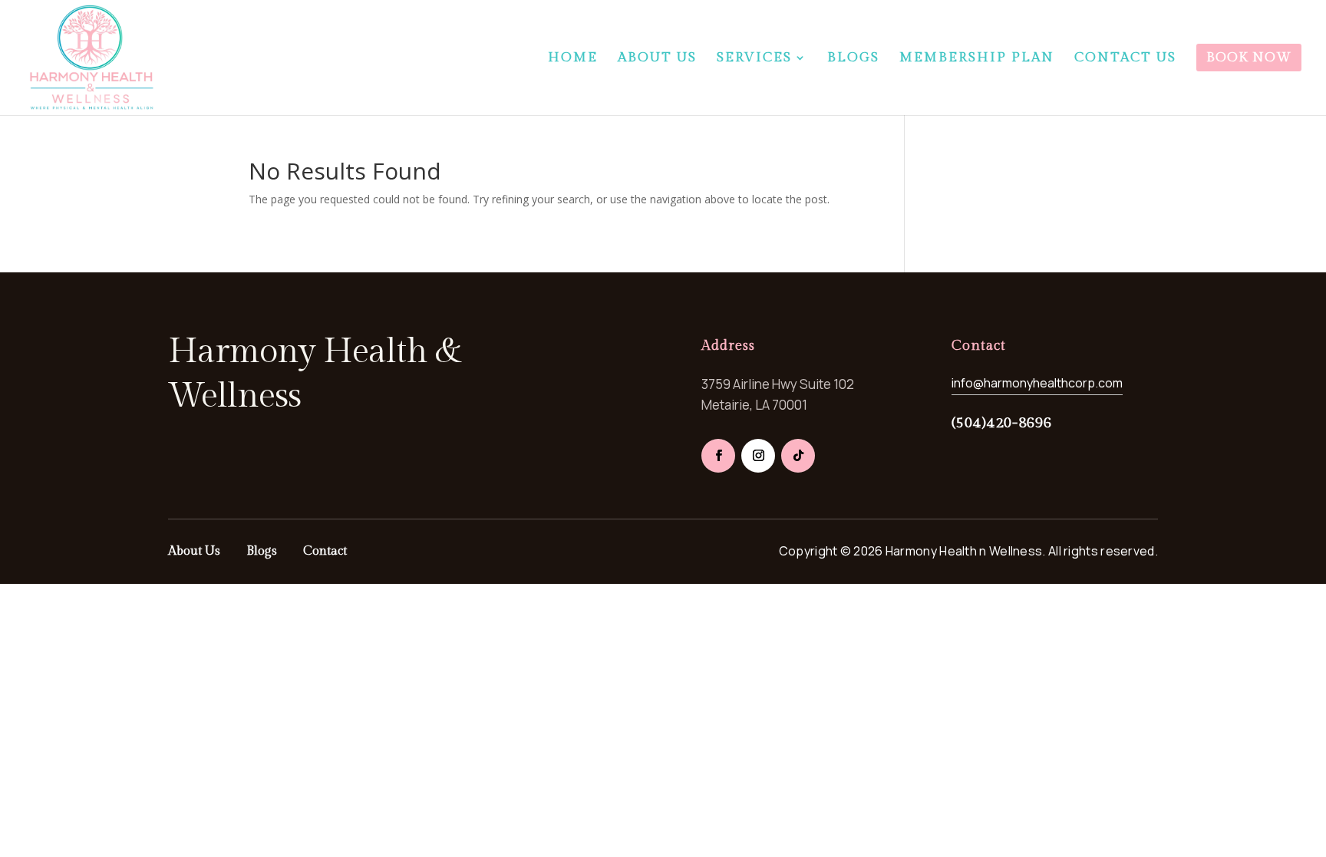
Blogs (261, 551)
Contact (325, 551)
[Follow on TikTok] (798, 456)
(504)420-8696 (1002, 422)
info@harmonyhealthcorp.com (1037, 382)
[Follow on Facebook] (718, 456)
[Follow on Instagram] (758, 456)
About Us (194, 551)
